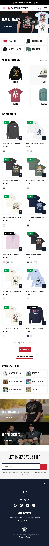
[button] (39, 8)
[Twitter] (27, 505)
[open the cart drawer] (45, 8)
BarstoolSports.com (16, 518)
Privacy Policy (24, 474)
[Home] (18, 8)
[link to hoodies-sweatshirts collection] (15, 75)
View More (24, 349)
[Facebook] (15, 505)
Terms (28, 537)
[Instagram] (21, 505)
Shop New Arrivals (24, 356)
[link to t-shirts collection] (15, 96)
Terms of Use (38, 472)
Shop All (43, 60)
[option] (15, 75)
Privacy (21, 537)
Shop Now (8, 417)
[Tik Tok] (33, 505)
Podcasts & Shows (33, 518)
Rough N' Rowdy (24, 521)
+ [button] (20, 137)
